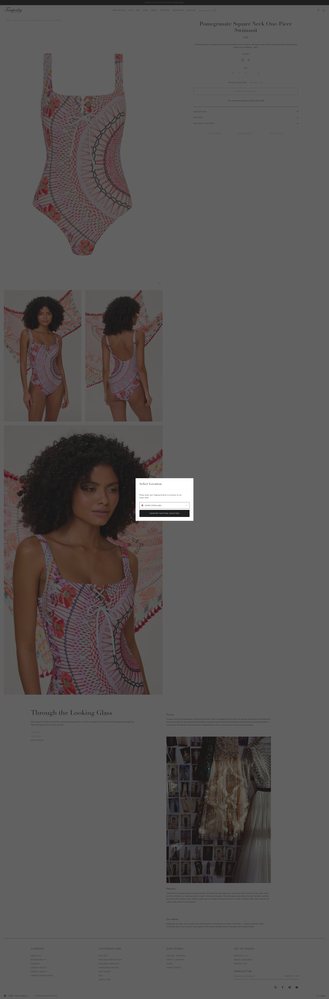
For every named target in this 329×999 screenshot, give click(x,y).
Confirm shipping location (165, 513)
